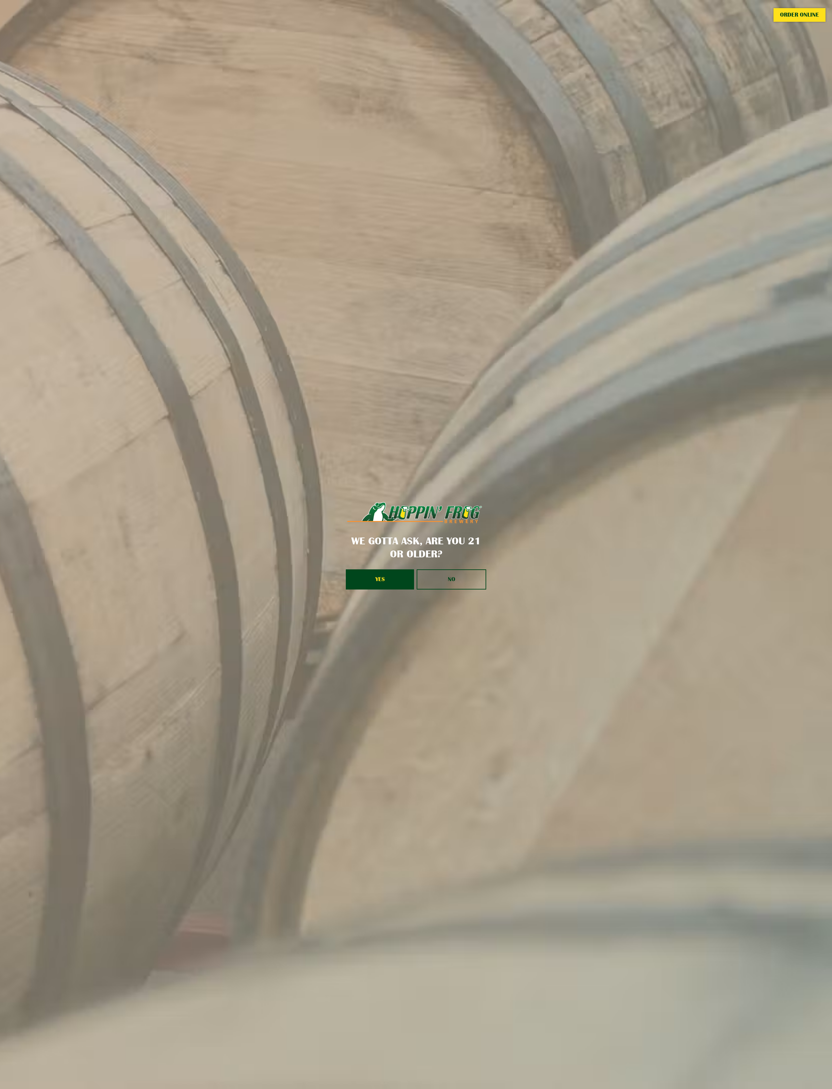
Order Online (799, 15)
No (451, 579)
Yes (380, 579)
